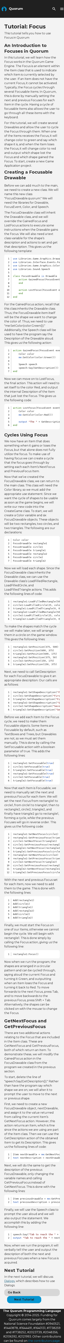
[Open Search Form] (54, 9)
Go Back (14, 1292)
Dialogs (9, 1281)
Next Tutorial (24, 1299)
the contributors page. (44, 1340)
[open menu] (62, 9)
